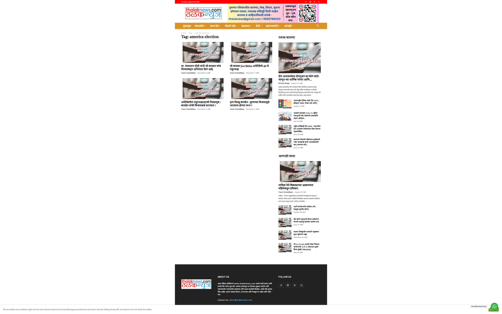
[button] (318, 26)
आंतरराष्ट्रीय (272, 26)
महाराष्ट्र (245, 26)
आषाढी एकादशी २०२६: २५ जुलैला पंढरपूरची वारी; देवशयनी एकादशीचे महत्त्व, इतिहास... (306, 115)
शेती (258, 26)
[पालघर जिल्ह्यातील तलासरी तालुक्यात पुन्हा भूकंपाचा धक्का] (285, 235)
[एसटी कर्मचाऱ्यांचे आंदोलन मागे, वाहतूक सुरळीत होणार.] (285, 210)
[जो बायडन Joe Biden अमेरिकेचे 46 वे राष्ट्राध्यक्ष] (251, 52)
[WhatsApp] (319, 2)
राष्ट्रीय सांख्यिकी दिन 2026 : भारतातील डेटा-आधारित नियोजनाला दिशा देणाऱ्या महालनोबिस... (307, 128)
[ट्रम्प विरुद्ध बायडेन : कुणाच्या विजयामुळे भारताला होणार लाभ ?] (251, 88)
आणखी (287, 26)
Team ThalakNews (188, 73)
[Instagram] (310, 2)
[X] (314, 2)
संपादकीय (199, 26)
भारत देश (214, 26)
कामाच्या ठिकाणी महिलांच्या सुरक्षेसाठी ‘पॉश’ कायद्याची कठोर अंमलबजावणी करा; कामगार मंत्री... (307, 142)
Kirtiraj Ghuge (283, 83)
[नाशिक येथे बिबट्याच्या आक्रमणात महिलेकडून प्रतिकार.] (299, 171)
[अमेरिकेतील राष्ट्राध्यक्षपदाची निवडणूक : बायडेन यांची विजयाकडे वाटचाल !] (202, 88)
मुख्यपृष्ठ (187, 26)
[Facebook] (306, 2)
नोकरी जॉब (230, 26)
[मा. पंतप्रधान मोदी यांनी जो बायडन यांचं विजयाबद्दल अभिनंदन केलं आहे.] (202, 52)
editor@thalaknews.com (240, 300)
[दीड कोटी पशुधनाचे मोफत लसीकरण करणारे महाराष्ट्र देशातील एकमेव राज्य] (285, 222)
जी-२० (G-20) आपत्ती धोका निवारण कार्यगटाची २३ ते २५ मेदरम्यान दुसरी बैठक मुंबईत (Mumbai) (306, 246)
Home (183, 33)
